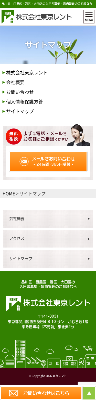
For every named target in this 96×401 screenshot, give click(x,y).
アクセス (16, 238)
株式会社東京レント (27, 72)
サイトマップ (20, 111)
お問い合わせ (20, 91)
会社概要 (15, 82)
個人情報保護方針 (24, 101)
